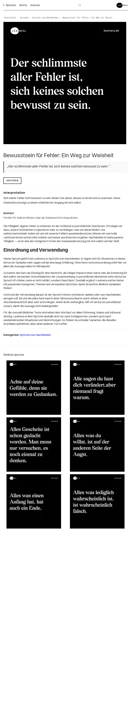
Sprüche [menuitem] (11, 5)
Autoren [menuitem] (35, 5)
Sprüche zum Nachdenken (35, 335)
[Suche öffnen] (80, 5)
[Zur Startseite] (122, 5)
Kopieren (12, 180)
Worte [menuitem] (23, 5)
